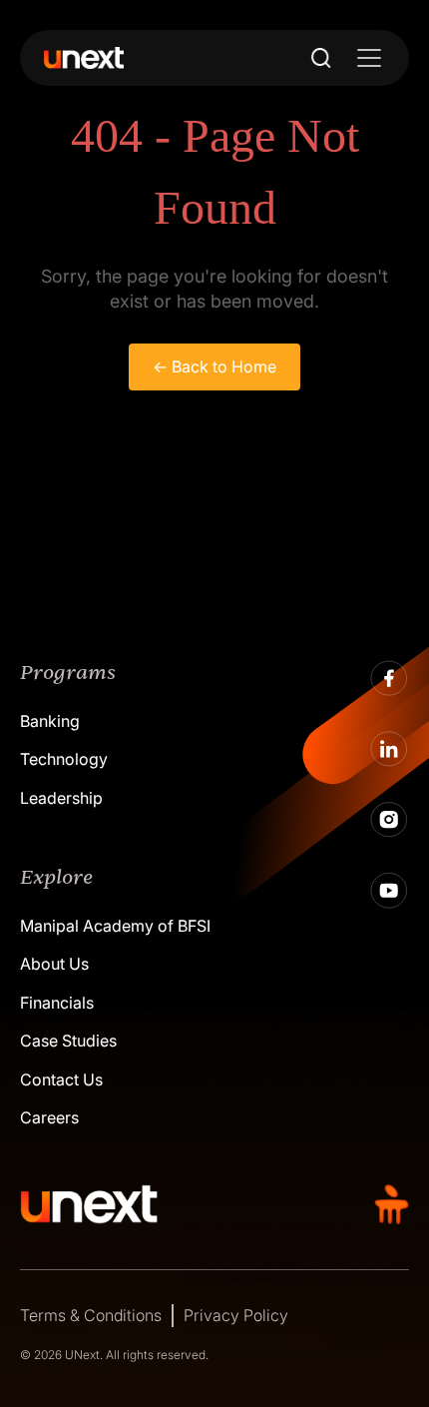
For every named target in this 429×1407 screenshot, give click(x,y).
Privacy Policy (236, 1315)
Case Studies (68, 1041)
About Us (54, 964)
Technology (64, 759)
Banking (50, 721)
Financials (57, 1003)
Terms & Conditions (91, 1315)
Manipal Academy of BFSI (115, 926)
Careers (49, 1117)
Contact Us (61, 1079)
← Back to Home (214, 366)
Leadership (61, 798)
